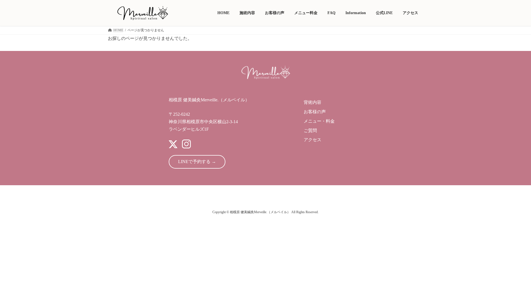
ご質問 (310, 130)
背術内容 (312, 102)
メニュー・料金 (319, 121)
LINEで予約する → (197, 161)
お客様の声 (315, 111)
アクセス (312, 139)
